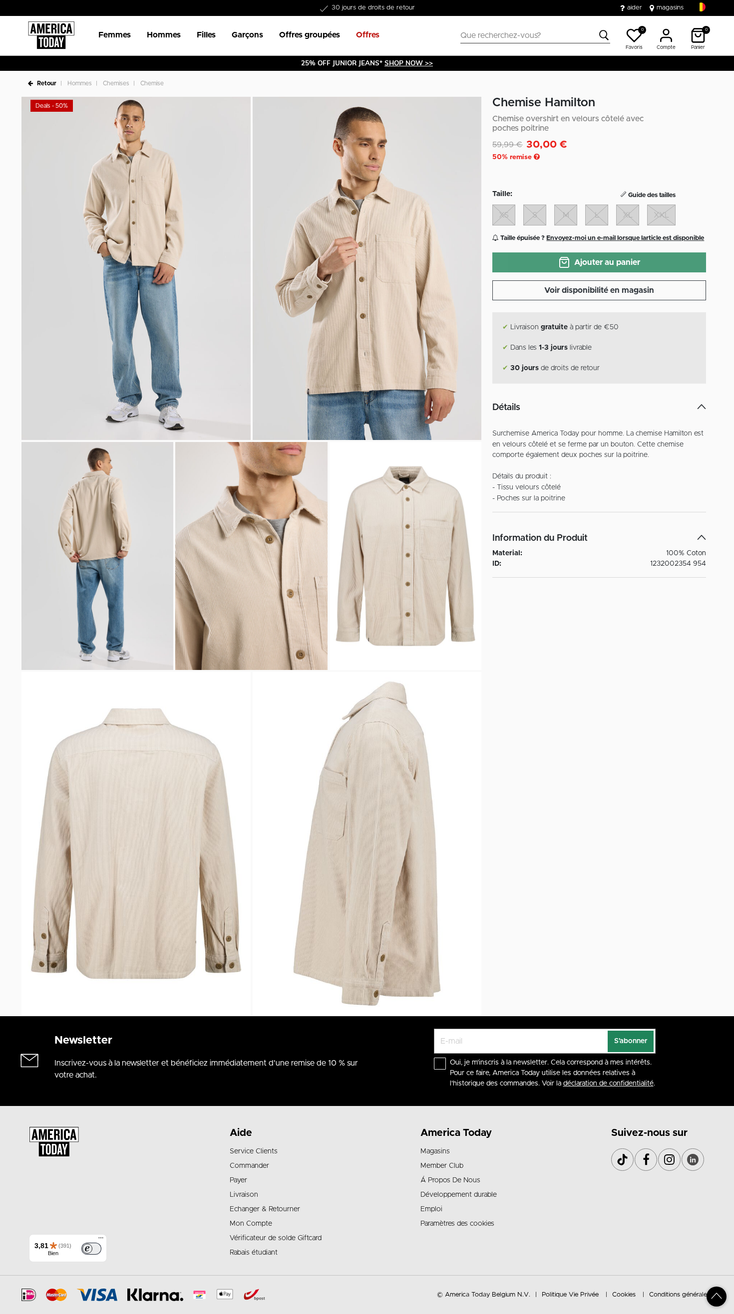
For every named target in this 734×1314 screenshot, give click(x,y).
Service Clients (254, 1151)
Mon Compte (251, 1223)
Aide (241, 1133)
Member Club (441, 1165)
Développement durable (458, 1194)
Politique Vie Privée (570, 1295)
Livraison (244, 1194)
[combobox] (535, 35)
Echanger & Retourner (265, 1209)
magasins (670, 7)
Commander (249, 1165)
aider (634, 7)
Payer (238, 1180)
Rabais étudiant (254, 1252)
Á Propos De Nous (450, 1180)
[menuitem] (110, 35)
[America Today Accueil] (51, 35)
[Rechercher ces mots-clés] (604, 35)
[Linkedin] (693, 1159)
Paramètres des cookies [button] (457, 1223)
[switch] (91, 1249)
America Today (456, 1133)
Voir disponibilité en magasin (599, 290)
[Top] (717, 1297)
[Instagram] (669, 1159)
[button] (114, 35)
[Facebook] (646, 1159)
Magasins (435, 1151)
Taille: (502, 194)
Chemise (152, 83)
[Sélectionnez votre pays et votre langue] (701, 7)
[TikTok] (622, 1159)
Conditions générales (679, 1295)
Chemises (116, 83)
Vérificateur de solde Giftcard (276, 1238)
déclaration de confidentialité (608, 1083)
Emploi (431, 1209)
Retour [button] (46, 83)
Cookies (624, 1295)
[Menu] (101, 1240)
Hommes (79, 83)
